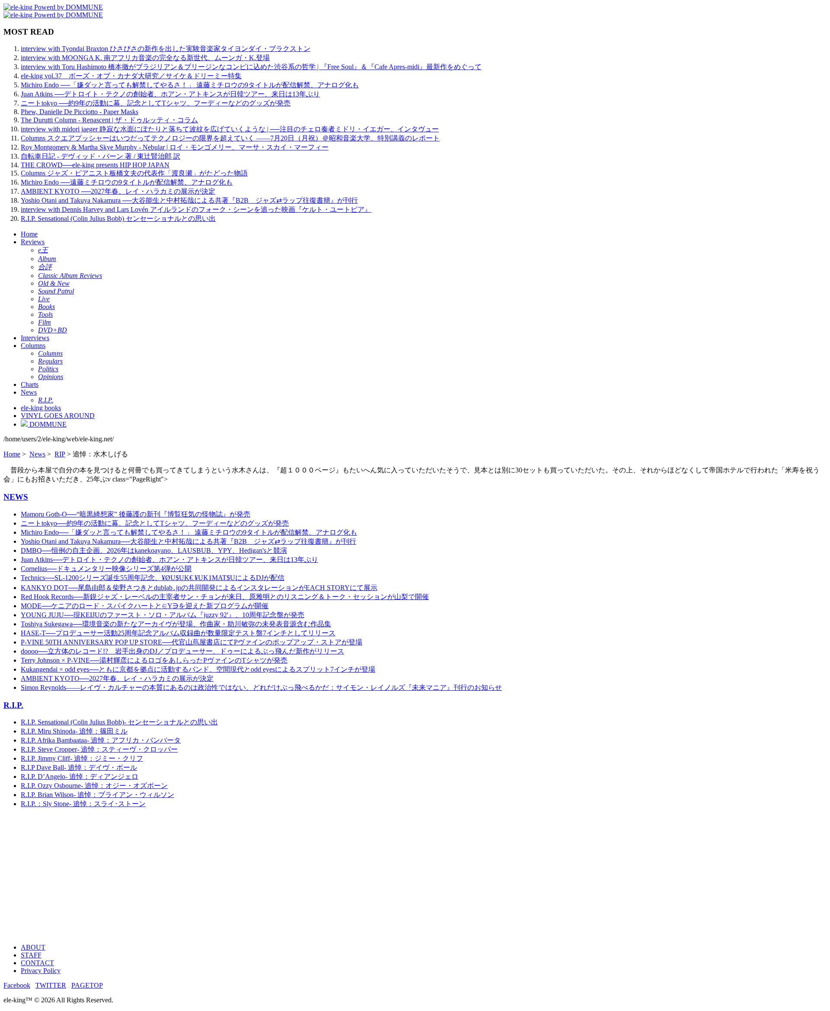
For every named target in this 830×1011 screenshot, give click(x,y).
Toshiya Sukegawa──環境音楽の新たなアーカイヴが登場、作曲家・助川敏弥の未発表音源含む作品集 (176, 624)
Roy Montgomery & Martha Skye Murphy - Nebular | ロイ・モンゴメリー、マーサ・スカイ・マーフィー (175, 147)
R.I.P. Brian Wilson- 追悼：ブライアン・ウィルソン (97, 794)
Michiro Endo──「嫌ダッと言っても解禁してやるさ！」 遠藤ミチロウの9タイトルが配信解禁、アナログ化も (189, 532)
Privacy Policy (41, 970)
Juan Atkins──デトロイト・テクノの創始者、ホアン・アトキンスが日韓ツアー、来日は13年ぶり (169, 559)
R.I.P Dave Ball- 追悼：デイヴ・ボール (79, 767)
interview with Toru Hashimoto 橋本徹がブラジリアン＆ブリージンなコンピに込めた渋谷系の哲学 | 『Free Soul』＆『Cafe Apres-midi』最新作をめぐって (251, 66)
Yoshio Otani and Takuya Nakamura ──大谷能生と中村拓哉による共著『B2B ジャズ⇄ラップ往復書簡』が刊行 (189, 200)
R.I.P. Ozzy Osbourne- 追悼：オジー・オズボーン (94, 785)
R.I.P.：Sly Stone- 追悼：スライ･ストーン (83, 803)
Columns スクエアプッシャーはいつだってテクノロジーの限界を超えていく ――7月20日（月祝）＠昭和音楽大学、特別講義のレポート (230, 138)
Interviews (35, 337)
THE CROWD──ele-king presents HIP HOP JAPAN (95, 165)
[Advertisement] (262, 876)
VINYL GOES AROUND (58, 415)
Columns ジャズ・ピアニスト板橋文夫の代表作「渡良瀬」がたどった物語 (134, 173)
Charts (29, 384)
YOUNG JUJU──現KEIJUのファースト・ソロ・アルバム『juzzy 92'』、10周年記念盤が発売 (162, 615)
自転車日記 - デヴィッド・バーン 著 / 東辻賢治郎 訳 (100, 156)
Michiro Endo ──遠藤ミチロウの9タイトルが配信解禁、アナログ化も (127, 182)
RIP (59, 454)
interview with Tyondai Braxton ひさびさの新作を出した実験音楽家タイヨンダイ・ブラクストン (165, 48)
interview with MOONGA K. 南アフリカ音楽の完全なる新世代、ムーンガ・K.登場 (145, 57)
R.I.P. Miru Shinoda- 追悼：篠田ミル (74, 731)
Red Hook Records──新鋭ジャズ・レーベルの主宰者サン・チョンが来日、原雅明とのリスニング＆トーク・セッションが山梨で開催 (225, 596)
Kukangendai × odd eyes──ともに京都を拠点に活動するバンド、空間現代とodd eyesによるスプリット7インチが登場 (198, 669)
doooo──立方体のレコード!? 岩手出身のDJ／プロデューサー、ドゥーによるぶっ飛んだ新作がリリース (182, 651)
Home (29, 234)
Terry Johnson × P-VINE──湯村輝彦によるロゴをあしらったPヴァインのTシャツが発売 (154, 660)
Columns (33, 345)
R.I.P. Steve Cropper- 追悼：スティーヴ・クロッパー (99, 749)
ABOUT (33, 947)
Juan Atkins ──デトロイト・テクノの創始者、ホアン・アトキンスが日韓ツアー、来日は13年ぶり (170, 94)
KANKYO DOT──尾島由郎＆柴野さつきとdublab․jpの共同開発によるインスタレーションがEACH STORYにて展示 (199, 587)
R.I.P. (13, 705)
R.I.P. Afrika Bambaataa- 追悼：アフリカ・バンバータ (101, 740)
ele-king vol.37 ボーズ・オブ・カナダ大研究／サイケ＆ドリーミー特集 (131, 76)
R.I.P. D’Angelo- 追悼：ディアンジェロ (79, 776)
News (29, 392)
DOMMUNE (47, 424)
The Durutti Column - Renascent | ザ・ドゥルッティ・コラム (109, 120)
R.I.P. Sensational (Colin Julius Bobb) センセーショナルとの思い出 (118, 218)
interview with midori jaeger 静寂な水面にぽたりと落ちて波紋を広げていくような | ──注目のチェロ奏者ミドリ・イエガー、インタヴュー (230, 129)
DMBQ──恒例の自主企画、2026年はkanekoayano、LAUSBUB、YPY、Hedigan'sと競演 (154, 550)
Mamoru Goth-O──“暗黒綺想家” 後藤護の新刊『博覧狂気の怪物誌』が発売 (135, 514)
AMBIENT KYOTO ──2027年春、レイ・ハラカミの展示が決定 (118, 191)
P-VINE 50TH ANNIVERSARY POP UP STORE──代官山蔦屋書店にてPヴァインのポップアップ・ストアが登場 (191, 642)
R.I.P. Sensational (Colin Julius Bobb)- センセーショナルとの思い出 (119, 722)
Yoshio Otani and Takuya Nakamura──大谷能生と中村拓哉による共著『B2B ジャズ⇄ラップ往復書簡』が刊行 (188, 541)
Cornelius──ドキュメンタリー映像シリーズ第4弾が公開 (106, 568)
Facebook (16, 985)
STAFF (31, 955)
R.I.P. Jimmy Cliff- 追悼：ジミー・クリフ (82, 758)
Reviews (33, 242)
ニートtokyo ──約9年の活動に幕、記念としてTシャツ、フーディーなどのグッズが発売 (155, 103)
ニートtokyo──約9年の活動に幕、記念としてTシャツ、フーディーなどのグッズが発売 (155, 523)
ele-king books (41, 407)
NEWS (15, 496)
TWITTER (50, 985)
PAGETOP (87, 985)
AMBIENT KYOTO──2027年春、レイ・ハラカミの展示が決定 (117, 678)
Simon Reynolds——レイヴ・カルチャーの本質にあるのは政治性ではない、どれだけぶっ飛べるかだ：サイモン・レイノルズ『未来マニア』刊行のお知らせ (261, 687)
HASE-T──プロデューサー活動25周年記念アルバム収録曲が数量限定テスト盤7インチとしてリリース (178, 633)
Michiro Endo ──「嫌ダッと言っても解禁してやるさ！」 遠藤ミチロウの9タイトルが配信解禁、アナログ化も (190, 85)
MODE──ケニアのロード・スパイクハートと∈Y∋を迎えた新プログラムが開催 (144, 605)
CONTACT (37, 962)
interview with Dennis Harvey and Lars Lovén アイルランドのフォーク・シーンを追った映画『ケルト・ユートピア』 (196, 209)
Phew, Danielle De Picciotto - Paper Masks (79, 111)
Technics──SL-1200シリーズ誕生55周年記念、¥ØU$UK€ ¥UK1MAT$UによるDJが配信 (152, 577)
